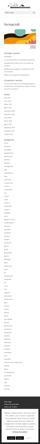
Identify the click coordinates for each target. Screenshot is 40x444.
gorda (6, 249)
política (6, 313)
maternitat (7, 279)
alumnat (7, 160)
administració (8, 153)
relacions (7, 346)
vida (5, 382)
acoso (6, 143)
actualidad (7, 150)
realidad (6, 336)
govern (6, 256)
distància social (9, 219)
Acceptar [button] (11, 438)
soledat (6, 366)
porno (6, 316)
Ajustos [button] (28, 438)
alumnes (7, 163)
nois (5, 289)
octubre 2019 (8, 134)
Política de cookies (10, 407)
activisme (7, 146)
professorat (8, 326)
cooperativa (8, 189)
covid (6, 200)
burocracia (7, 180)
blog (5, 176)
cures (6, 216)
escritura (7, 236)
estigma (7, 239)
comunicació (8, 183)
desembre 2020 (9, 111)
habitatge (7, 259)
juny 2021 (7, 98)
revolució (7, 349)
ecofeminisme (9, 223)
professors (8, 329)
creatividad (8, 206)
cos (5, 193)
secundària (8, 352)
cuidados (7, 213)
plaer (5, 303)
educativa (7, 229)
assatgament (8, 166)
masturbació (8, 276)
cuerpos (7, 209)
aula (5, 170)
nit (5, 283)
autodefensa (8, 173)
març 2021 (7, 101)
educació (7, 226)
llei (5, 273)
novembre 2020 (9, 114)
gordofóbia (8, 253)
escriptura (7, 233)
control (6, 186)
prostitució (7, 332)
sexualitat (7, 359)
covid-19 (7, 203)
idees (6, 263)
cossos (6, 196)
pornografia (8, 319)
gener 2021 (8, 108)
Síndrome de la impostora (13, 362)
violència (7, 386)
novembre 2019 (9, 131)
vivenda (6, 389)
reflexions (7, 339)
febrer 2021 (8, 104)
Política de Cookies (19, 432)
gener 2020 (8, 124)
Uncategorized (9, 372)
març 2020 (7, 118)
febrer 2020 (8, 121)
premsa (6, 322)
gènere (6, 246)
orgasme (7, 293)
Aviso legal (7, 402)
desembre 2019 (9, 128)
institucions (8, 266)
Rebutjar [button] (20, 438)
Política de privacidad (11, 404)
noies (6, 286)
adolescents (8, 156)
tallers (6, 369)
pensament (8, 296)
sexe (5, 356)
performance (8, 299)
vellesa (6, 379)
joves (6, 269)
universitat (7, 376)
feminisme (7, 243)
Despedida (7, 56)
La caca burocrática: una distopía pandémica (19, 60)
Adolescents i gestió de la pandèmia (16, 75)
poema (6, 306)
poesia (6, 309)
